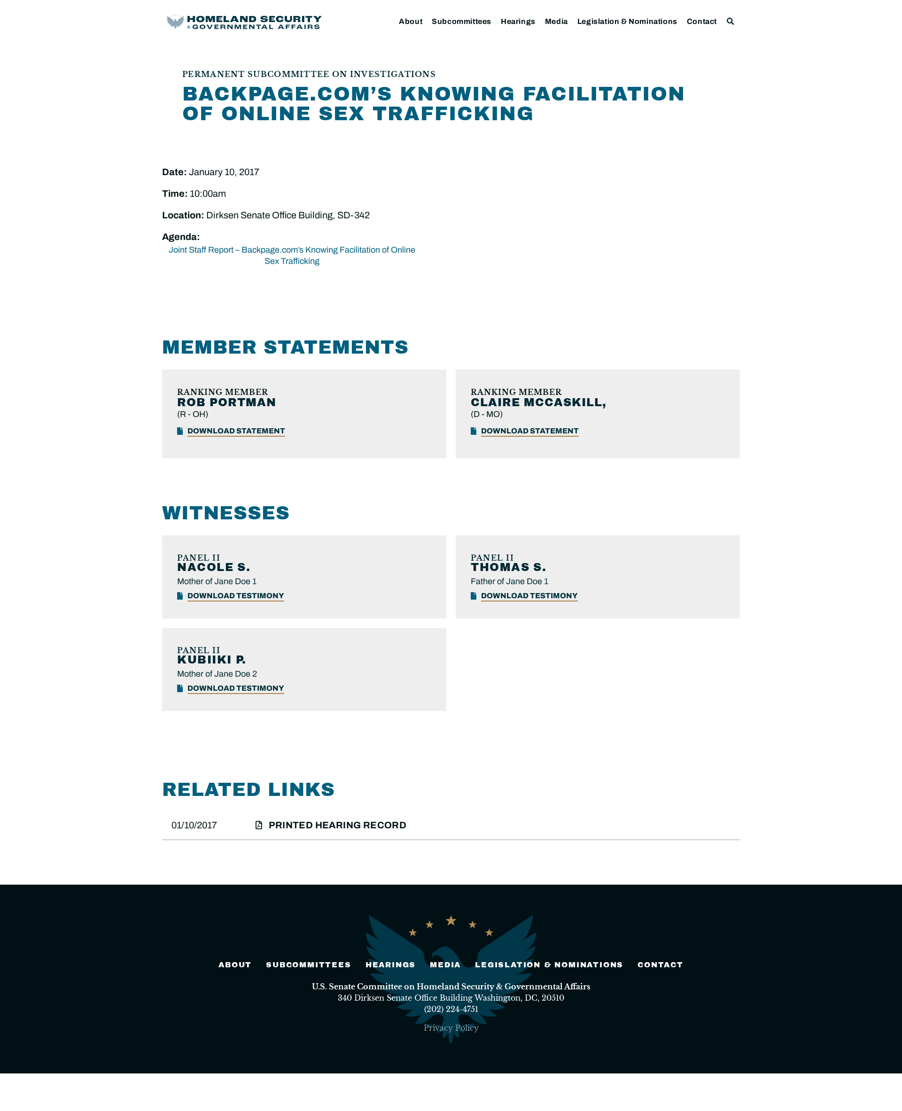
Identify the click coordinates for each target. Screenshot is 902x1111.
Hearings (518, 21)
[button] (731, 21)
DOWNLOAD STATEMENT (236, 431)
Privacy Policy (451, 1028)
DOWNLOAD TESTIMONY (235, 596)
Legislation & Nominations (627, 21)
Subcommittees (461, 21)
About (410, 21)
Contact (702, 21)
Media (556, 21)
